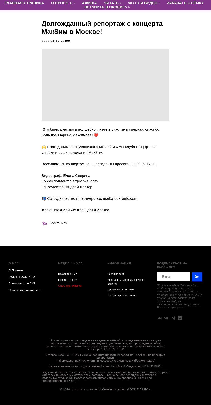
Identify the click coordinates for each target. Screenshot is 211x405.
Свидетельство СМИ (22, 283)
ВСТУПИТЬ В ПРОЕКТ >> (107, 7)
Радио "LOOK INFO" (22, 276)
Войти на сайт (116, 273)
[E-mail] (159, 317)
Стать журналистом (69, 285)
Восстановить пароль (120, 279)
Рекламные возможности (25, 290)
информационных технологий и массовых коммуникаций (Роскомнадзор (105, 360)
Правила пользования (121, 289)
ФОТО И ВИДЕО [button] (142, 3)
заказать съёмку (185, 3)
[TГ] (173, 317)
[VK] (166, 317)
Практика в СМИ (67, 273)
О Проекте (16, 270)
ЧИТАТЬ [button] (111, 3)
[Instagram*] (180, 317)
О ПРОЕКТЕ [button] (62, 3)
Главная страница (24, 3)
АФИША (89, 3)
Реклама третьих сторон (122, 295)
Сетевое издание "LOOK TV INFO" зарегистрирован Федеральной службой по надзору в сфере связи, (105, 356)
